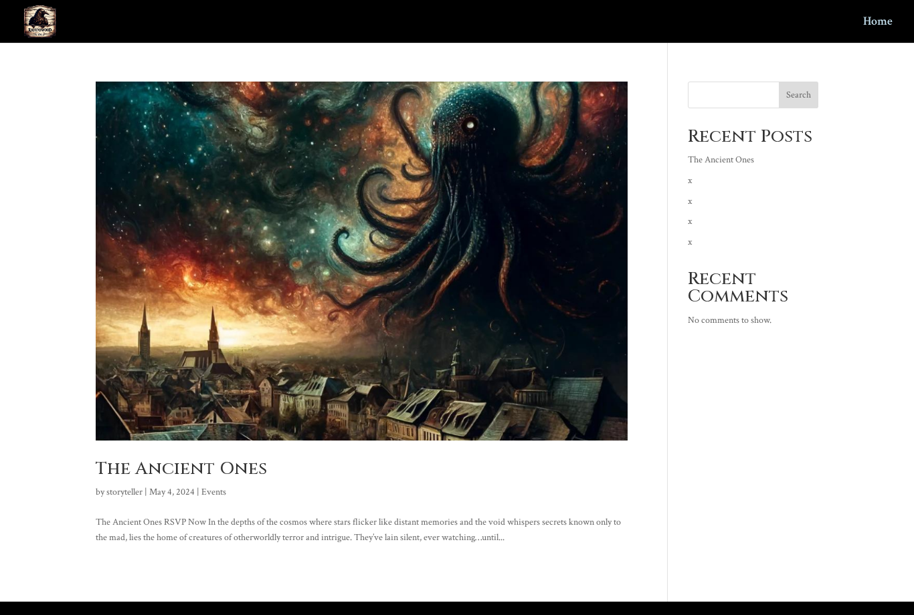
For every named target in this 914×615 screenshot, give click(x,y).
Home (878, 23)
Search (798, 95)
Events (213, 492)
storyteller (124, 492)
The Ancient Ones (181, 469)
